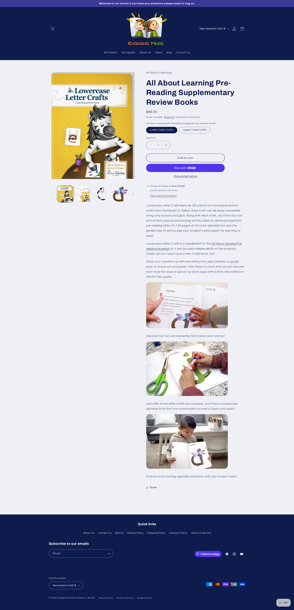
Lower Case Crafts (162, 130)
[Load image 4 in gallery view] (120, 194)
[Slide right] (133, 194)
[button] (53, 29)
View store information (163, 196)
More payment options (185, 176)
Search (119, 533)
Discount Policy (178, 533)
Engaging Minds (66, 598)
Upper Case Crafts (195, 130)
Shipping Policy (156, 533)
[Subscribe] (109, 553)
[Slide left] (52, 194)
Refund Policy (135, 533)
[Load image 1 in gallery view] (65, 194)
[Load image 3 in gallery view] (102, 194)
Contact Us (104, 533)
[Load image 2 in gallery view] (83, 194)
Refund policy (106, 598)
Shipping (169, 117)
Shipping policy (145, 598)
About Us (88, 533)
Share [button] (153, 487)
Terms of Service (201, 533)
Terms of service (125, 598)
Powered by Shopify (85, 598)
